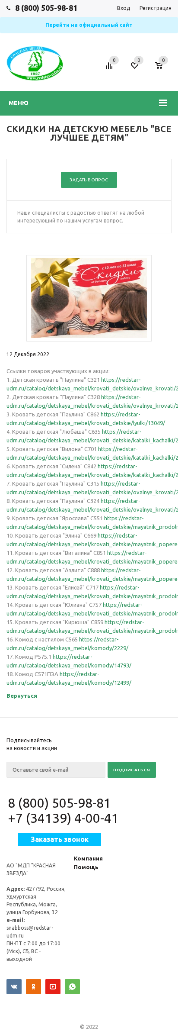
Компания (88, 858)
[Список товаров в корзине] (163, 70)
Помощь (86, 867)
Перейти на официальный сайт (89, 25)
